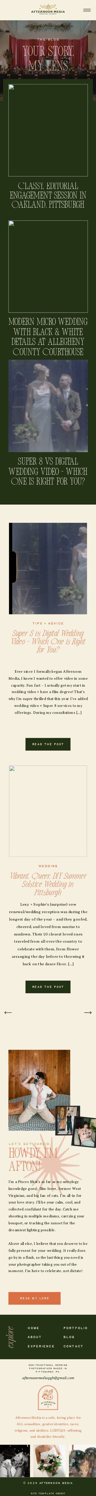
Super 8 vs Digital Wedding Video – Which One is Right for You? (47, 472)
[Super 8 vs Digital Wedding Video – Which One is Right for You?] (48, 406)
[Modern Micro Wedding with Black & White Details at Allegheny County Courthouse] (48, 266)
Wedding (48, 866)
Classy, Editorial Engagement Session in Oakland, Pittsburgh (48, 196)
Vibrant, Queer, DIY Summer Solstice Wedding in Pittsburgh (48, 884)
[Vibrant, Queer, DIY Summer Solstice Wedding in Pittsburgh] (48, 811)
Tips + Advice (48, 623)
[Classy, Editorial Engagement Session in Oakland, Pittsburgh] (48, 130)
